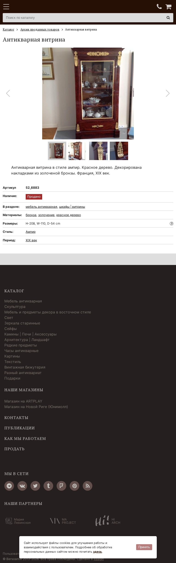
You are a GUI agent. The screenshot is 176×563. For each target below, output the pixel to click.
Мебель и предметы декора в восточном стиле (47, 312)
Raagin (99, 559)
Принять (144, 547)
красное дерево (68, 215)
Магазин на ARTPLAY (23, 401)
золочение (46, 215)
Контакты (16, 418)
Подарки (12, 378)
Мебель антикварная (23, 301)
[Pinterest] (74, 486)
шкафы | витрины (72, 206)
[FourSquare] (61, 486)
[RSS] (87, 486)
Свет (8, 317)
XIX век (31, 240)
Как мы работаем (25, 438)
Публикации (19, 428)
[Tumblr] (48, 486)
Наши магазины (23, 390)
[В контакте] (22, 486)
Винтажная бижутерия (24, 367)
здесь (97, 551)
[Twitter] (35, 486)
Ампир (31, 232)
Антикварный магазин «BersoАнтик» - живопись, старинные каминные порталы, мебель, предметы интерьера (31, 6)
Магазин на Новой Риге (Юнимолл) (36, 406)
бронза (31, 215)
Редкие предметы (20, 345)
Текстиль (12, 361)
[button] (168, 93)
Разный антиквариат (23, 372)
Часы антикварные (21, 350)
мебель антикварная (41, 206)
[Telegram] (9, 486)
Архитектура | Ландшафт (27, 339)
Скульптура (14, 306)
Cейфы (10, 328)
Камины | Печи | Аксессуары (30, 334)
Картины (12, 356)
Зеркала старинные (22, 323)
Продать (14, 449)
